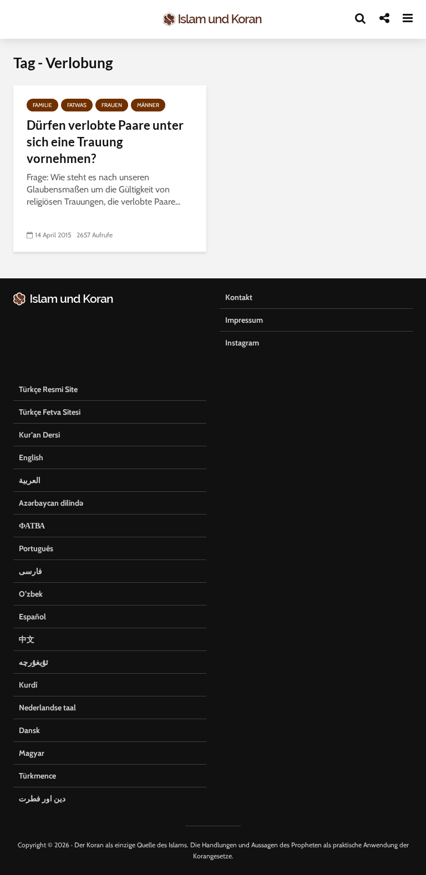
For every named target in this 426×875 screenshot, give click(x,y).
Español (32, 617)
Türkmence (37, 776)
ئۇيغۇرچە (33, 662)
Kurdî (28, 685)
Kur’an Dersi (39, 435)
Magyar (31, 753)
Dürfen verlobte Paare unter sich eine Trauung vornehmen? (105, 142)
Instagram (242, 343)
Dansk (29, 730)
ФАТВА (32, 526)
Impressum (244, 320)
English (31, 457)
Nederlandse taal (47, 708)
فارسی (30, 571)
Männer (148, 105)
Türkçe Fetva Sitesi (49, 412)
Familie (42, 105)
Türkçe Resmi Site (48, 389)
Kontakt (238, 297)
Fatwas (77, 105)
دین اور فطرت (42, 798)
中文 (26, 639)
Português (36, 548)
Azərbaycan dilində (51, 503)
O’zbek (31, 594)
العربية (29, 480)
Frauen (112, 105)
